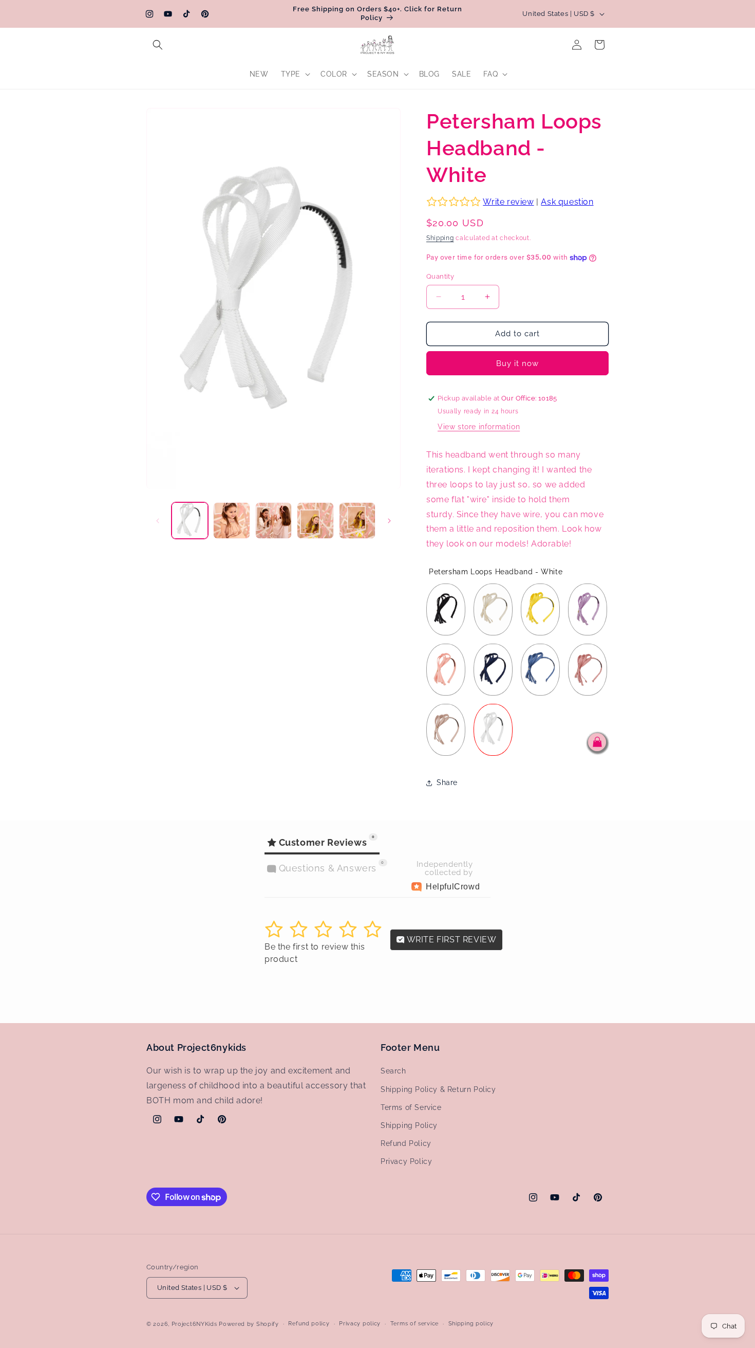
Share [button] (447, 782)
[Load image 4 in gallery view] (315, 520)
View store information (479, 427)
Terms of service (414, 1323)
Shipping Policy (409, 1125)
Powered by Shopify (249, 1324)
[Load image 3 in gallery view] (273, 520)
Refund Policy (406, 1143)
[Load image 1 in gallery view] (190, 520)
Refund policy (308, 1323)
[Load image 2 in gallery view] (231, 520)
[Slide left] (157, 520)
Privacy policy (360, 1323)
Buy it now (517, 363)
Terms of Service (411, 1107)
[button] (157, 44)
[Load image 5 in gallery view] (357, 520)
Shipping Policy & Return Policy (438, 1089)
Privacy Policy (406, 1162)
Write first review (450, 939)
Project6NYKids (194, 1324)
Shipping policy (471, 1323)
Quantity (440, 276)
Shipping (440, 238)
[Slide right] (389, 520)
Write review (508, 202)
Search (393, 1071)
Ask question (567, 202)
